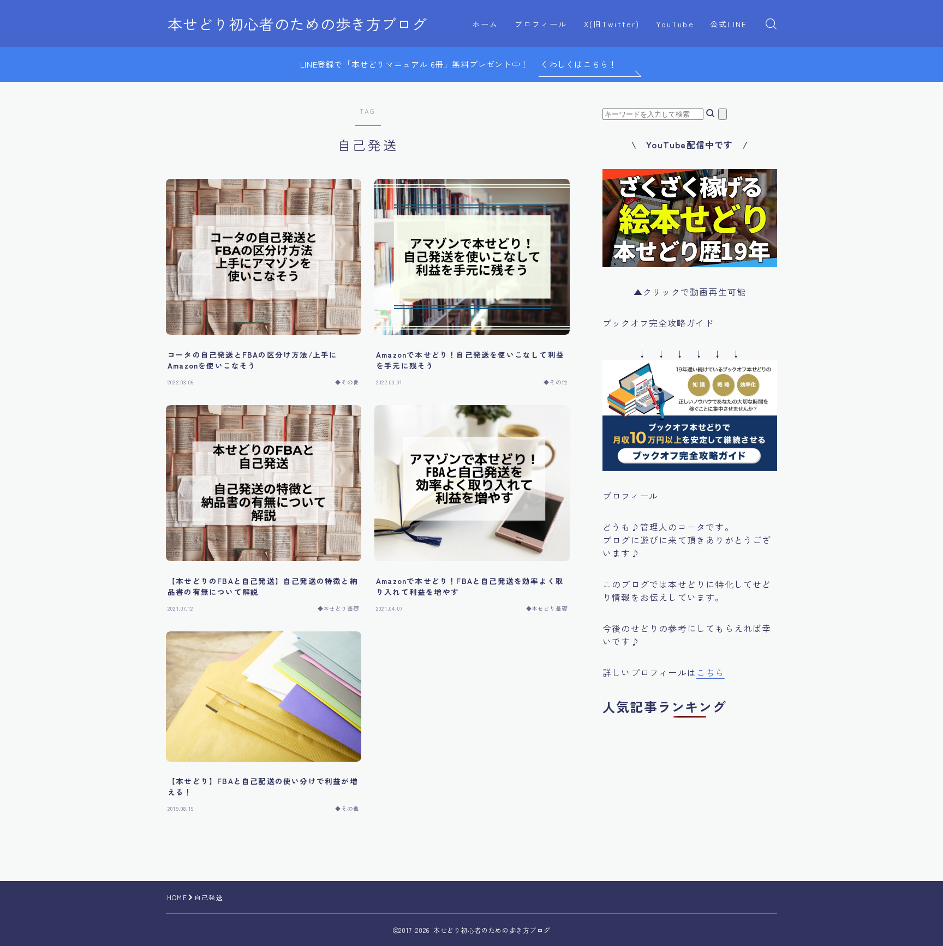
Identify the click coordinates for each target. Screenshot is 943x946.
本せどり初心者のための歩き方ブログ (297, 24)
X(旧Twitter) (612, 24)
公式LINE (729, 24)
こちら (710, 672)
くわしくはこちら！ (578, 64)
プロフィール (541, 24)
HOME (177, 897)
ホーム (485, 24)
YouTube (675, 24)
